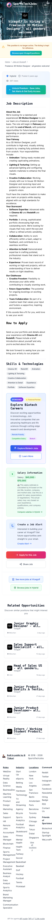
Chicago (33, 821)
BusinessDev (9, 790)
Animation (36, 369)
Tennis (19, 882)
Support (7, 817)
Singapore (34, 837)
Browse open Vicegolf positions (26, 53)
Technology (21, 795)
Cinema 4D (12, 369)
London (32, 771)
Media (19, 786)
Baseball (20, 866)
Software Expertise (26, 387)
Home (7, 62)
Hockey (19, 874)
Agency (19, 809)
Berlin (31, 797)
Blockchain (8, 843)
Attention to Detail (15, 383)
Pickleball (20, 886)
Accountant (8, 832)
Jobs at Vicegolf (19, 62)
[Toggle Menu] (45, 4)
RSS (44, 804)
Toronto (33, 813)
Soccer (19, 858)
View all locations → (32, 846)
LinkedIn (46, 784)
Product (7, 801)
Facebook (46, 789)
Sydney (32, 817)
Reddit (45, 772)
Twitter (45, 776)
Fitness (19, 835)
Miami (32, 825)
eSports (20, 778)
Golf (18, 870)
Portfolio (11, 387)
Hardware (20, 791)
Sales (5, 813)
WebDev (7, 771)
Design (6, 805)
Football (20, 878)
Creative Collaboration (17, 378)
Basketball (21, 862)
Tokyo (32, 829)
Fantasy (19, 854)
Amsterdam (34, 801)
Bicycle (19, 813)
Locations (34, 767)
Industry (20, 767)
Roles (6, 767)
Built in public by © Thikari (16, 757)
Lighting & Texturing (16, 373)
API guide (24, 919)
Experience (31, 383)
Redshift (24, 369)
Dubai (32, 833)
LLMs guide (40, 919)
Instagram (46, 780)
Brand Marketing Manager (8, 897)
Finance (6, 847)
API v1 (31, 919)
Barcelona (33, 809)
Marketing (8, 809)
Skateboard (21, 831)
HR (4, 821)
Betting (19, 782)
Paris (31, 805)
